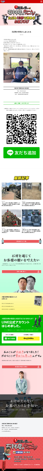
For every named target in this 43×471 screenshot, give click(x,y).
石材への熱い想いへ (21, 271)
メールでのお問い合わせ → (6, 431)
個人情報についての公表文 (18, 464)
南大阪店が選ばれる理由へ (21, 366)
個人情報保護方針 (37, 464)
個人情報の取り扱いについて (28, 464)
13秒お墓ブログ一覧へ (21, 241)
